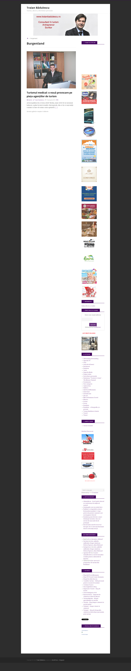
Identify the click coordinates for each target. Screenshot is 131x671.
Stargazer (61, 660)
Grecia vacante (88, 425)
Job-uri (85, 395)
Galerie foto (87, 386)
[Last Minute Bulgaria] (89, 334)
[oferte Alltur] (89, 297)
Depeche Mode (87, 372)
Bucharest (86, 366)
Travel (85, 413)
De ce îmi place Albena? (95, 539)
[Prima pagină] (28, 38)
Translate (95, 492)
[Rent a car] (89, 248)
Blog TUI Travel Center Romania (93, 577)
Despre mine (87, 374)
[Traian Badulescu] (82, 632)
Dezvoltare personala (90, 376)
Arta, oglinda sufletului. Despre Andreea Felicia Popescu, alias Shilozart (93, 543)
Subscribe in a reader (88, 306)
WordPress (55, 660)
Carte (85, 370)
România (86, 405)
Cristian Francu (88, 585)
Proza (85, 403)
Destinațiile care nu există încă (92, 507)
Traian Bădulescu (38, 7)
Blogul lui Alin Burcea (90, 579)
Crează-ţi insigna (85, 634)
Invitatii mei (87, 393)
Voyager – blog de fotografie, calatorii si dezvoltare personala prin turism (93, 612)
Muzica (85, 399)
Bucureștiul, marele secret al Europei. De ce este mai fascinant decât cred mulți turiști (93, 526)
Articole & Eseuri (88, 364)
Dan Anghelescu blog (90, 586)
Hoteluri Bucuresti (87, 431)
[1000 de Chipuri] (90, 350)
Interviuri (86, 392)
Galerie (30, 100)
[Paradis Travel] (89, 283)
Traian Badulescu (85, 630)
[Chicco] (89, 103)
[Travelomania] (90, 482)
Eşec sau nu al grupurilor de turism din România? (91, 562)
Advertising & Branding (90, 358)
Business (86, 368)
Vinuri (85, 415)
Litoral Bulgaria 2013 (90, 592)
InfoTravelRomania (89, 390)
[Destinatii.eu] (89, 137)
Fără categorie (87, 384)
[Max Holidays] (88, 444)
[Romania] (89, 265)
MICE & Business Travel (90, 397)
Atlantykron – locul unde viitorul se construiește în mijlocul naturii (93, 503)
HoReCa (85, 388)
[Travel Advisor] (88, 468)
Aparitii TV (86, 360)
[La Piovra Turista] (88, 459)
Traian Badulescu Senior (91, 411)
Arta (84, 362)
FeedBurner (97, 327)
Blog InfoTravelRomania (91, 575)
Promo (85, 401)
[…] (56, 107)
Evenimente (87, 382)
